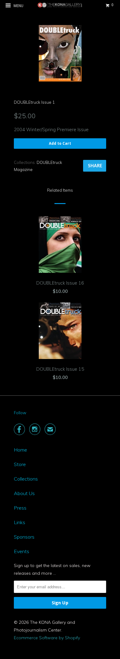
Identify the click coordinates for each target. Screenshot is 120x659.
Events (21, 551)
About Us (24, 493)
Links (19, 522)
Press (20, 508)
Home (20, 450)
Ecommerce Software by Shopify (47, 637)
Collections (26, 479)
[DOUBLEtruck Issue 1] (60, 53)
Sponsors (24, 537)
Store (20, 464)
